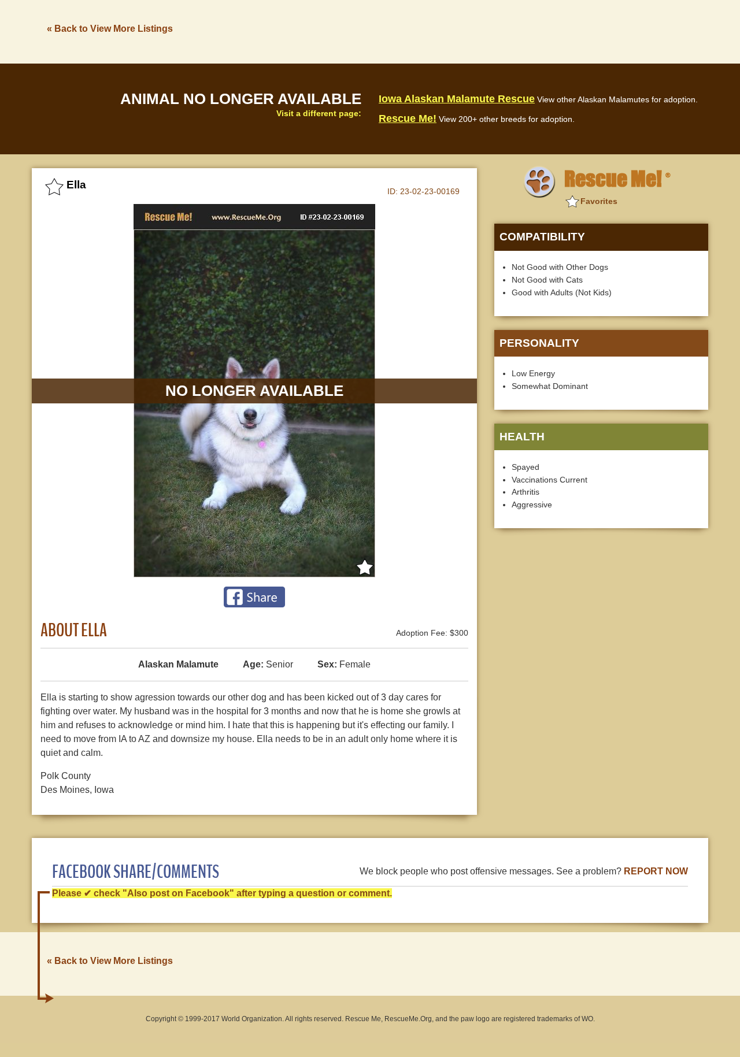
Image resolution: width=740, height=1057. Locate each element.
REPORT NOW (656, 871)
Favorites (598, 201)
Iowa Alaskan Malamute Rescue (457, 99)
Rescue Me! (407, 118)
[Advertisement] (497, 31)
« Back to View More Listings (110, 29)
